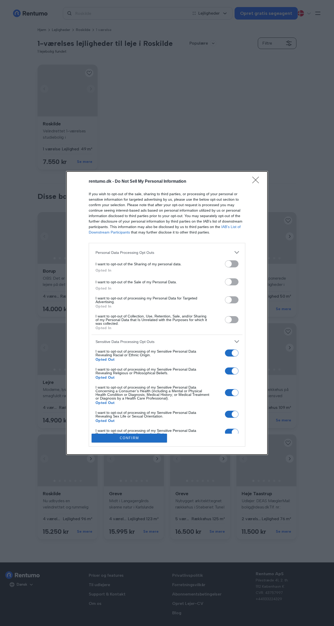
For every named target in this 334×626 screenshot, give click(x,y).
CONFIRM (129, 438)
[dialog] (167, 313)
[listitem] (167, 252)
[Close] (257, 182)
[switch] (231, 263)
